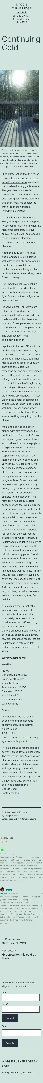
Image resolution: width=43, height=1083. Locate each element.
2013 (18, 819)
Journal (33, 819)
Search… (6, 1026)
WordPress (28, 1072)
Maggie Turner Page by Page (21, 8)
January (25, 819)
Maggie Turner (11, 815)
